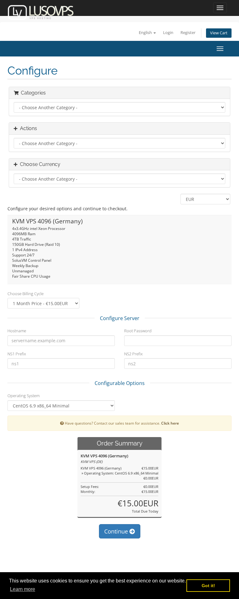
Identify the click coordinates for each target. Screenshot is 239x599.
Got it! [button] (208, 585)
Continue (116, 531)
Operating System (23, 395)
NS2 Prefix (133, 354)
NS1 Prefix (16, 354)
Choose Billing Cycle (25, 293)
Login (168, 32)
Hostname (16, 331)
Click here (170, 423)
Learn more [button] (22, 589)
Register (187, 32)
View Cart (218, 33)
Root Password (138, 331)
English (146, 32)
